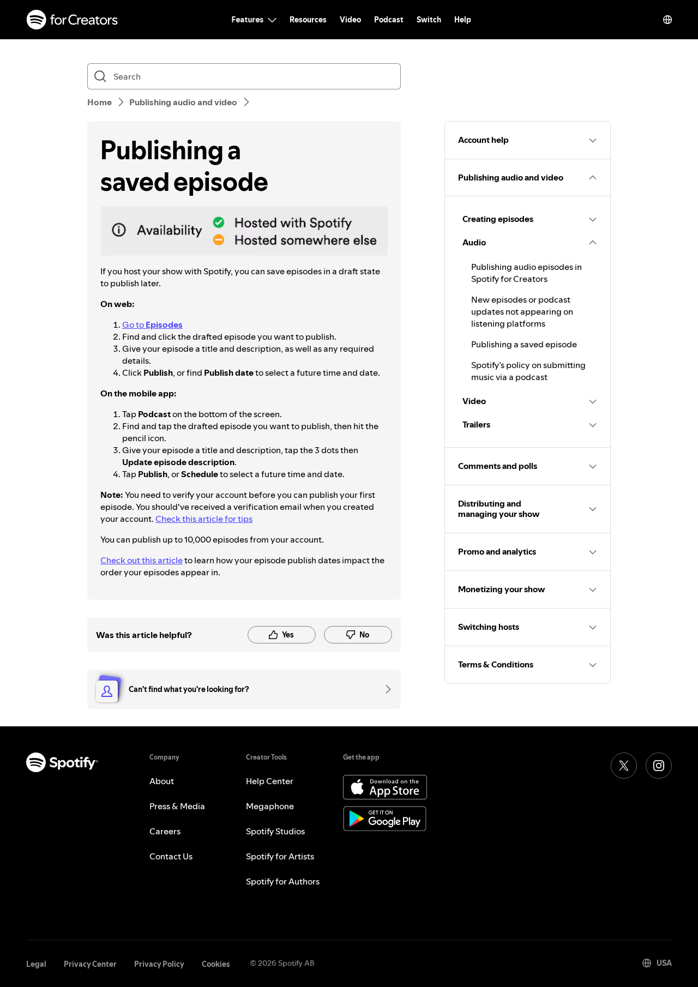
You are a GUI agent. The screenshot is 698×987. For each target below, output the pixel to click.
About (161, 781)
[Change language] (667, 19)
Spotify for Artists (280, 856)
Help (462, 19)
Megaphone (270, 806)
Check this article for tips (203, 519)
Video (350, 19)
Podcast (389, 19)
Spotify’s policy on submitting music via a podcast (528, 371)
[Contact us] (384, 689)
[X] (624, 766)
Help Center (269, 781)
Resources (308, 19)
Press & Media (177, 806)
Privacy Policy (159, 964)
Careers (164, 831)
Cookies (216, 964)
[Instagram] (659, 766)
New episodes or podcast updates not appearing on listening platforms (522, 311)
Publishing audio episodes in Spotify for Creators (526, 273)
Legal (36, 964)
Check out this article (141, 560)
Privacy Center (90, 964)
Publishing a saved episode (524, 344)
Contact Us (170, 856)
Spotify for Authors (283, 881)
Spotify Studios (275, 831)
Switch (429, 19)
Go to (152, 324)
